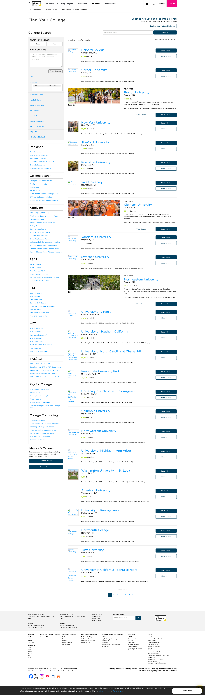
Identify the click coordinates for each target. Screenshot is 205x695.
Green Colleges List (37, 165)
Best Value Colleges (38, 158)
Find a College (35, 10)
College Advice (51, 10)
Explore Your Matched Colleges (162, 26)
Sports (34, 132)
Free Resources (110, 4)
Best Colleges (35, 152)
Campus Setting (37, 126)
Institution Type (37, 121)
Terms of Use (117, 691)
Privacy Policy (103, 691)
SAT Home (49, 4)
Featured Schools (38, 137)
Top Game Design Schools (40, 168)
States (34, 77)
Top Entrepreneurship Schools (42, 162)
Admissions (95, 4)
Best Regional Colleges (39, 155)
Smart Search (37, 50)
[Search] (153, 4)
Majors (34, 82)
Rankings (35, 110)
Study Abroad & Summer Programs (74, 10)
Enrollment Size (37, 105)
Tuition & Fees (37, 95)
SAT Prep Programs (65, 4)
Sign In (162, 4)
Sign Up (171, 4)
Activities (35, 116)
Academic (82, 4)
